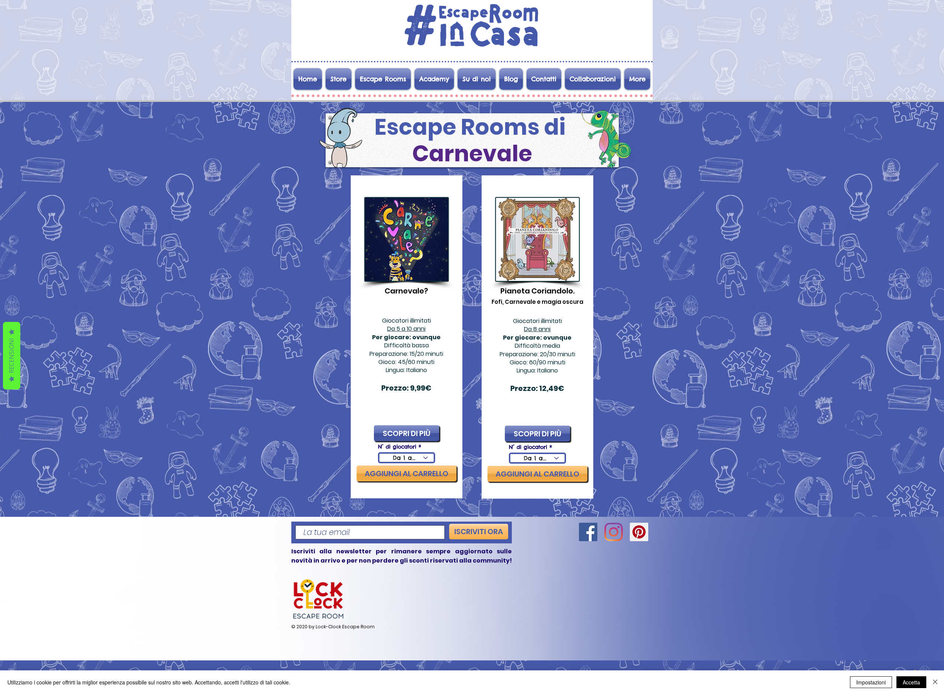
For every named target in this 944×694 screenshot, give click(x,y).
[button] (407, 473)
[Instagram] (613, 532)
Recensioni (11, 355)
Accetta (911, 682)
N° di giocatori (397, 446)
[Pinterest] (639, 532)
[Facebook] (588, 532)
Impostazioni (871, 682)
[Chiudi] (935, 682)
